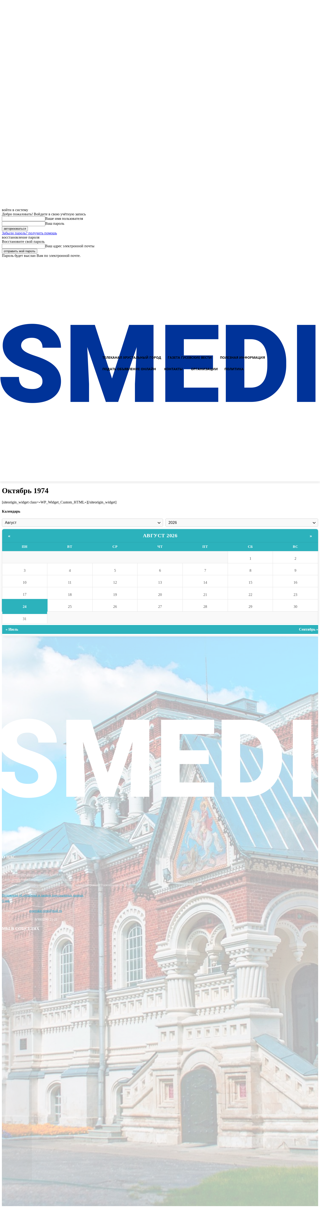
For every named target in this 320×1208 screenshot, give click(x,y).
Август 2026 (160, 535)
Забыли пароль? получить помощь (29, 233)
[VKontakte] (306, 262)
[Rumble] (297, 262)
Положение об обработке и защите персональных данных (42, 895)
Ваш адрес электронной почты (69, 246)
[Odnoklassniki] (314, 262)
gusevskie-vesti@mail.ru (45, 911)
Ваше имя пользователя (64, 219)
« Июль (12, 629)
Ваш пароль (54, 223)
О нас (6, 901)
